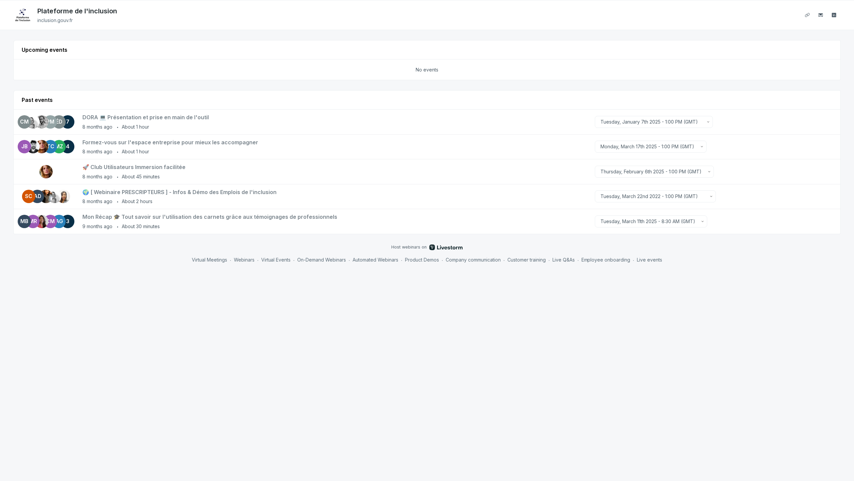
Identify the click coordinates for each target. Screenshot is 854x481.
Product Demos (422, 260)
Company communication (473, 260)
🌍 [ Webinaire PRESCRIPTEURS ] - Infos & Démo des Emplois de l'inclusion (179, 192)
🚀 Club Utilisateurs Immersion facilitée (133, 167)
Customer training (526, 260)
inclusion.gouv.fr (55, 20)
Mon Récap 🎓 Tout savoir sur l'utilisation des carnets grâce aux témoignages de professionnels (209, 216)
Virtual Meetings (209, 260)
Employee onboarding (605, 260)
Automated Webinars (375, 260)
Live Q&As (563, 260)
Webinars (244, 260)
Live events (649, 260)
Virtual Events (276, 260)
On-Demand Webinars (321, 260)
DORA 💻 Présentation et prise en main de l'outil (145, 117)
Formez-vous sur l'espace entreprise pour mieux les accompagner (170, 142)
